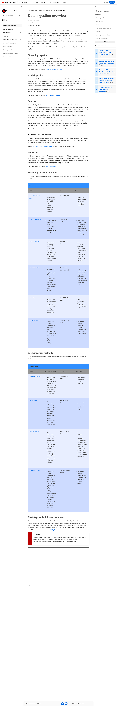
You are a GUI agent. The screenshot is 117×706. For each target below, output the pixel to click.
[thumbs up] (62, 703)
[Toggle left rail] (21, 7)
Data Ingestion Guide (59, 10)
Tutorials (5, 36)
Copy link (107, 11)
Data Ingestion (35, 23)
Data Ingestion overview (9, 25)
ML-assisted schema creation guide (42, 146)
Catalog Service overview (57, 530)
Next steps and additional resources (105, 42)
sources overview (50, 129)
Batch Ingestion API (35, 376)
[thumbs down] (66, 703)
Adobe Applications (34, 268)
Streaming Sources (34, 298)
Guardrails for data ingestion (9, 43)
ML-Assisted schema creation (104, 28)
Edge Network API (34, 241)
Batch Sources (33, 401)
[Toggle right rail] (95, 7)
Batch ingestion (7, 32)
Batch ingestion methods (102, 38)
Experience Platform (44, 10)
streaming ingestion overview (54, 69)
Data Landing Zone (34, 431)
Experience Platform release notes (11, 57)
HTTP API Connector (35, 219)
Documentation (32, 10)
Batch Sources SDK (34, 470)
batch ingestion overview (53, 95)
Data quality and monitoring (10, 39)
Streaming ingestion (8, 29)
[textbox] (11, 15)
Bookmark (100, 11)
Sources (97, 24)
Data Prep (98, 31)
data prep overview (51, 166)
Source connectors (7, 46)
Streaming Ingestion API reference (11, 53)
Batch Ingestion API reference (10, 50)
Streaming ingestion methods (103, 35)
